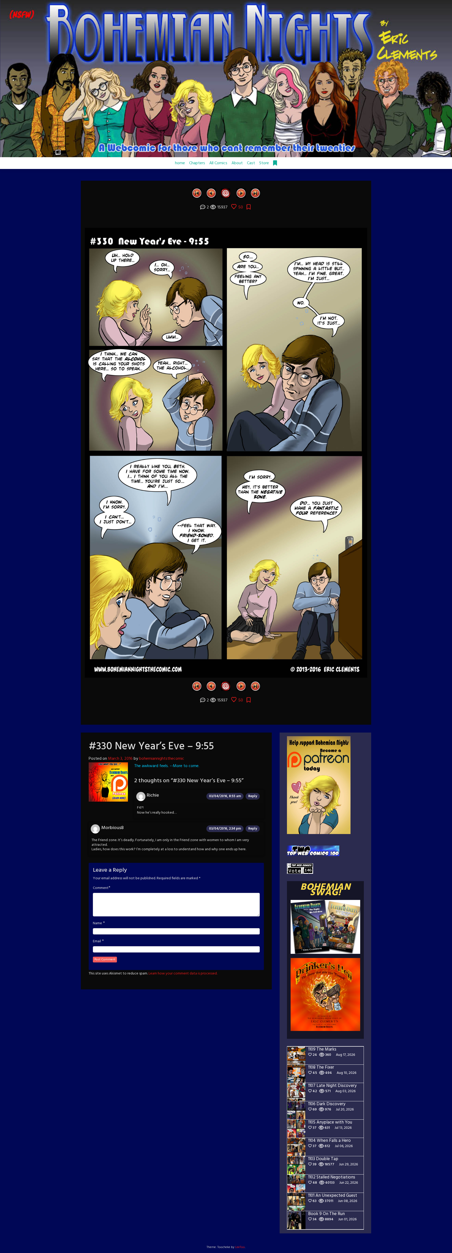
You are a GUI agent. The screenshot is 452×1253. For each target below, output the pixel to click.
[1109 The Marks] (255, 193)
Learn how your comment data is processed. (183, 974)
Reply (252, 796)
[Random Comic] (225, 193)
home (180, 163)
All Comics (218, 163)
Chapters (197, 163)
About (237, 163)
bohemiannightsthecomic (161, 758)
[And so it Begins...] (196, 193)
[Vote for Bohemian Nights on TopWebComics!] (313, 851)
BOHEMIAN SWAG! (325, 890)
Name (97, 923)
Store (264, 163)
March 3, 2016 (120, 758)
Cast (251, 163)
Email (97, 941)
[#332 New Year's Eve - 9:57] (241, 193)
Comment (101, 888)
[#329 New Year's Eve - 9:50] (211, 193)
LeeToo (240, 1247)
